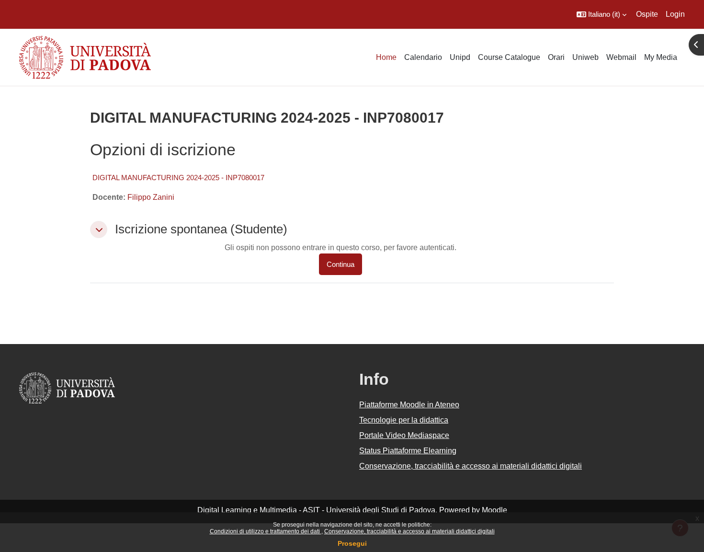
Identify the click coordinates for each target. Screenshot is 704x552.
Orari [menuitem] (556, 57)
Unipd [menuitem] (460, 57)
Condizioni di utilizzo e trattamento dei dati (265, 531)
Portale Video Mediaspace (404, 435)
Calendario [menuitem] (423, 57)
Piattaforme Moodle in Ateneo (409, 405)
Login (675, 14)
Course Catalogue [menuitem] (509, 57)
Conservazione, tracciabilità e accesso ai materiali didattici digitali (409, 531)
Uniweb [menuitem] (585, 57)
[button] (601, 14)
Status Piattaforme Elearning (407, 451)
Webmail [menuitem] (621, 57)
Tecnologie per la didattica (403, 420)
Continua (340, 264)
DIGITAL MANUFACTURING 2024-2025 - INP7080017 (178, 177)
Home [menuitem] (386, 57)
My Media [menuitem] (660, 57)
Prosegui (352, 543)
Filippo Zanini (150, 197)
